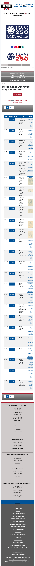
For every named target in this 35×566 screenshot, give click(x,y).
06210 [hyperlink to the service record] (12, 294)
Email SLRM (17, 476)
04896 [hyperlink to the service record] (12, 198)
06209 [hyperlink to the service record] (12, 284)
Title (22, 116)
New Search (17, 94)
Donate (28, 13)
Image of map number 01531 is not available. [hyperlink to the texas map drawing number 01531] (30, 374)
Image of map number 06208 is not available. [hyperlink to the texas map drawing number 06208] (30, 276)
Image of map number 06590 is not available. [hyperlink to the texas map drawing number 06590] (30, 144)
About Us (22, 13)
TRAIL (10, 64)
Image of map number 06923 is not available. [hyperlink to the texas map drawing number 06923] (30, 166)
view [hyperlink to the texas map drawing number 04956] (30, 187)
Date (5, 116)
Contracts (18, 532)
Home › (4, 83)
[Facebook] (12, 47)
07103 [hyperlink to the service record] (12, 262)
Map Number (13, 116)
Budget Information (18, 521)
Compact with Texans (18, 516)
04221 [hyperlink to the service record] (12, 349)
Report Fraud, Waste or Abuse (18, 545)
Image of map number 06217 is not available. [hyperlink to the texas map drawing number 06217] (30, 385)
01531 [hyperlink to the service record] (12, 370)
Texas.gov (18, 537)
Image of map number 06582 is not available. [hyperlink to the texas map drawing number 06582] (30, 134)
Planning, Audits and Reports (18, 524)
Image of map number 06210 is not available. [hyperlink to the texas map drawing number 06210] (30, 298)
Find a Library (25, 64)
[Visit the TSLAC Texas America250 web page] (17, 31)
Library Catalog (17, 64)
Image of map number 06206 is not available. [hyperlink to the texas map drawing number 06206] (30, 255)
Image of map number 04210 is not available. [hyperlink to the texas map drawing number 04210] (30, 244)
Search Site (4, 64)
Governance (17, 15)
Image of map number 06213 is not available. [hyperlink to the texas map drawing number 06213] (30, 363)
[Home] (17, 5)
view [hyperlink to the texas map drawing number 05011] (30, 219)
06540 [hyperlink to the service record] (12, 119)
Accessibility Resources (17, 554)
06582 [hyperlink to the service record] (12, 130)
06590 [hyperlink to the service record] (12, 141)
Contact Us (7, 13)
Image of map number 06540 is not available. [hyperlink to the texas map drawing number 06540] (30, 123)
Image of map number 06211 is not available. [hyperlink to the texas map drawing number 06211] (30, 320)
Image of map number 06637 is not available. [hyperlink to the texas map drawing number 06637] (30, 155)
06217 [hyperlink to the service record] (12, 381)
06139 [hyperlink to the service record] (12, 305)
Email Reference (17, 445)
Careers (18, 511)
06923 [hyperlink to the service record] (12, 163)
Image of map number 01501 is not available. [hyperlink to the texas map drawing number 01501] (30, 341)
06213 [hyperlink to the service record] (12, 360)
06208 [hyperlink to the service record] (12, 273)
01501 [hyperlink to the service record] (12, 338)
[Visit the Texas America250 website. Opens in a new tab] (17, 56)
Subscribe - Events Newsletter (18, 560)
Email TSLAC (17, 420)
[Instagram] (15, 47)
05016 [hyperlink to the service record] (12, 230)
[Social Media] (23, 47)
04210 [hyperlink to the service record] (12, 240)
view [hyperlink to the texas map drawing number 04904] (30, 208)
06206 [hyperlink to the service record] (12, 251)
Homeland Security (18, 542)
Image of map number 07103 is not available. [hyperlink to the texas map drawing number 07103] (30, 265)
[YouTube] (17, 47)
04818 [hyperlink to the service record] (12, 178)
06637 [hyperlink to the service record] (12, 152)
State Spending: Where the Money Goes (18, 548)
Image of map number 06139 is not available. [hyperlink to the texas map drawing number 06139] (30, 309)
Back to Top (17, 503)
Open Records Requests (18, 513)
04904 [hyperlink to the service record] (12, 208)
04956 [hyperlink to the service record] (12, 188)
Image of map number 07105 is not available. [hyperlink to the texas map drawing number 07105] (30, 330)
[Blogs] (20, 47)
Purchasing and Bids (18, 529)
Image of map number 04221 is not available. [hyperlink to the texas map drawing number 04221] (30, 352)
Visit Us (14, 13)
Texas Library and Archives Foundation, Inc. (18, 557)
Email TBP (17, 434)
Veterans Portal (18, 540)
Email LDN (17, 463)
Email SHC (17, 496)
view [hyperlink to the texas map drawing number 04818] (30, 177)
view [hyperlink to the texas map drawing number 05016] (30, 230)
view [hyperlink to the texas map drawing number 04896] (30, 197)
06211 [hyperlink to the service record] (12, 316)
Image (30, 116)
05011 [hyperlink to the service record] (12, 220)
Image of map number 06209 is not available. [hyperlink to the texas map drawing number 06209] (30, 287)
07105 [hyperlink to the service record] (12, 327)
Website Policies (18, 552)
